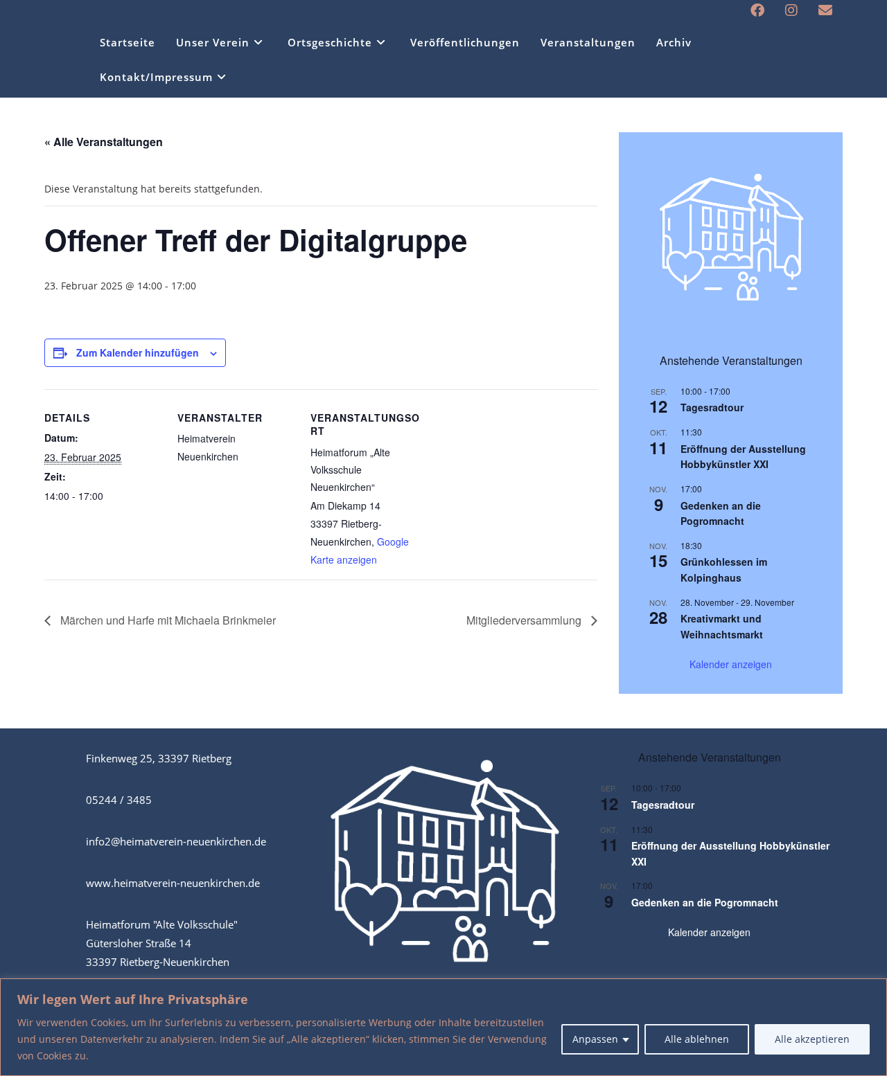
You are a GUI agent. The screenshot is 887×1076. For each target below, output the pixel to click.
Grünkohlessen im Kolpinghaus (723, 569)
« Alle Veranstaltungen (103, 142)
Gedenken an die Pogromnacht (720, 513)
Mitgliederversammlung (525, 620)
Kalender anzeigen (731, 664)
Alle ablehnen (697, 1039)
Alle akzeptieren (812, 1039)
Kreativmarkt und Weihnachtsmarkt (721, 626)
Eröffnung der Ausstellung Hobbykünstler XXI (743, 457)
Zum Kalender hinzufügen (137, 352)
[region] (443, 1027)
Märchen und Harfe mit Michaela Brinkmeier (167, 620)
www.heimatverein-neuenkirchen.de (173, 883)
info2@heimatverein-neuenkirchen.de (176, 841)
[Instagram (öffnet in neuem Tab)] (791, 10)
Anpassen (595, 1039)
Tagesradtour (712, 407)
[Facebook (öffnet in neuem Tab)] (757, 10)
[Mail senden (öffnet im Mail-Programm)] (820, 10)
